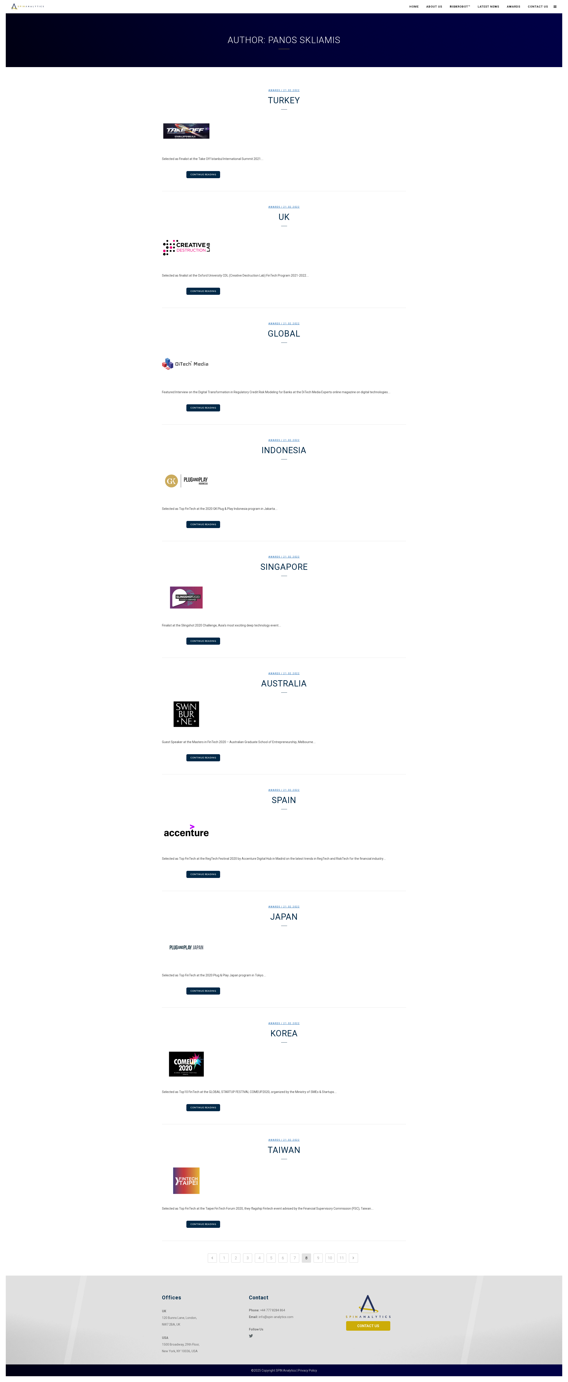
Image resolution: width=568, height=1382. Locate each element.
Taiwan (284, 1150)
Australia (284, 683)
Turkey (284, 100)
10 (330, 1258)
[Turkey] (284, 131)
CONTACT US (368, 1326)
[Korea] (284, 1064)
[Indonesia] (284, 481)
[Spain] (284, 830)
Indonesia (284, 450)
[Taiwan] (284, 1180)
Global (284, 334)
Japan (284, 917)
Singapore (284, 567)
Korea (284, 1033)
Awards (274, 90)
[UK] (284, 247)
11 (341, 1258)
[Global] (284, 364)
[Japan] (284, 947)
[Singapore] (284, 597)
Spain (284, 800)
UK (284, 217)
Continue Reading (203, 174)
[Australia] (284, 714)
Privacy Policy (307, 1370)
